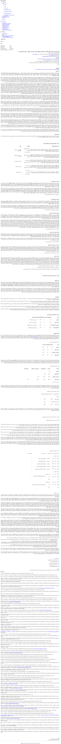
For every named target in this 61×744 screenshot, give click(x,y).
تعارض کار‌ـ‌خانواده (51, 69)
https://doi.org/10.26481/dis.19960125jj (46, 610)
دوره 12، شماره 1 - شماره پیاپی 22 (53, 54)
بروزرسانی (2, 41)
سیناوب (22, 743)
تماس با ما (4, 17)
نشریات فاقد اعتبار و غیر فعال (7, 29)
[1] (12, 83)
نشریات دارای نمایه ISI (5, 24)
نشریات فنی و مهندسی (6, 27)
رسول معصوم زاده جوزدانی (42, 58)
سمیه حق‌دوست (49, 58)
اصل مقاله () (36, 54)
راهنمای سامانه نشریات (6, 16)
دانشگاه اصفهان (4, 33)
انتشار (5, 4)
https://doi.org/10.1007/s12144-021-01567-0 (24, 667)
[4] (10, 97)
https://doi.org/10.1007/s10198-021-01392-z (11, 683)
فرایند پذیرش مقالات (7, 13)
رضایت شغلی (43, 69)
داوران (5, 6)
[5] (55, 98)
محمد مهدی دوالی (56, 58)
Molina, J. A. (10, 631)
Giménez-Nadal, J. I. (4, 631)
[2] (6, 84)
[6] (58, 566)
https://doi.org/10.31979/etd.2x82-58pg (13, 703)
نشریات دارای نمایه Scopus (6, 23)
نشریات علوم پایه (5, 26)
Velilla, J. (14, 631)
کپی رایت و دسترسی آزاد (8, 11)
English (3, 19)
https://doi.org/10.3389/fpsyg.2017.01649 (40, 648)
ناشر (3, 3)
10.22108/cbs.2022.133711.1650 (47, 56)
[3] (29, 97)
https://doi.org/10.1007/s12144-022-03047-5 (16, 652)
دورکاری (46, 69)
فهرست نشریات (4, 15)
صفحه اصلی (4, 2)
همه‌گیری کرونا (37, 69)
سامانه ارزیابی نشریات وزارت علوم (7, 35)
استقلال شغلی (57, 69)
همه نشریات (4, 22)
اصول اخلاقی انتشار (7, 9)
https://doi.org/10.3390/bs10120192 (31, 708)
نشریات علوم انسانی (5, 25)
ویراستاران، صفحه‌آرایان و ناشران (7, 37)
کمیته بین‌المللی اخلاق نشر (6, 36)
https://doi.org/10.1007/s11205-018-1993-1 (13, 718)
